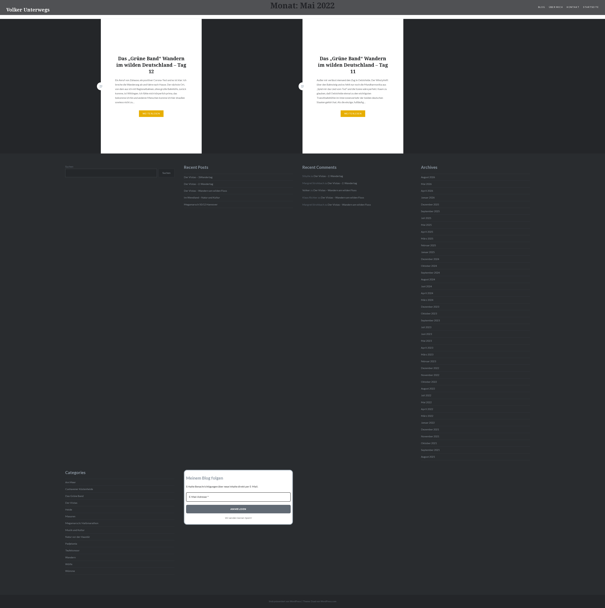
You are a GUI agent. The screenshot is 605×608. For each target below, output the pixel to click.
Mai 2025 (426, 224)
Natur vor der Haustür (77, 536)
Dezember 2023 (430, 306)
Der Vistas (71, 502)
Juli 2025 (426, 217)
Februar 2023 (428, 361)
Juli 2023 (426, 327)
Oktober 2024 (429, 265)
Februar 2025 (428, 245)
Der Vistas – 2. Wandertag (198, 183)
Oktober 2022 (429, 381)
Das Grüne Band (74, 495)
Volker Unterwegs (28, 9)
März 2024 (427, 299)
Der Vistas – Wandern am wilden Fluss (205, 190)
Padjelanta (71, 543)
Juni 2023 (426, 333)
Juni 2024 (426, 286)
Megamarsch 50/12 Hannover (201, 204)
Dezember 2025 (430, 204)
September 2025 (430, 211)
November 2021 (430, 436)
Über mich (556, 7)
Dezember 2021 (430, 429)
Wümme (70, 570)
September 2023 (430, 320)
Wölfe (68, 564)
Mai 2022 (426, 402)
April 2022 (427, 408)
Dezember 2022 (430, 367)
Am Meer (70, 482)
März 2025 (427, 238)
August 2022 (428, 388)
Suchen (69, 166)
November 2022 (430, 374)
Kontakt (573, 7)
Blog (541, 7)
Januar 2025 (428, 252)
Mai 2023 (426, 340)
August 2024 (428, 279)
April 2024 (427, 293)
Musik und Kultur (75, 529)
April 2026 (427, 190)
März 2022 (427, 415)
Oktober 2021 (429, 443)
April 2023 (427, 347)
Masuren (70, 516)
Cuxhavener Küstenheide (79, 488)
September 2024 (430, 272)
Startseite (591, 7)
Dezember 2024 (430, 258)
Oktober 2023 (429, 313)
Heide (68, 509)
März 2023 (427, 354)
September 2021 (430, 449)
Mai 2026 (426, 183)
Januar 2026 (428, 197)
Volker (306, 190)
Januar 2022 (428, 422)
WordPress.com (328, 601)
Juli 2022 (426, 395)
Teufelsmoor (72, 550)
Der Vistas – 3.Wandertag (198, 177)
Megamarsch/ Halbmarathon (81, 523)
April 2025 (427, 231)
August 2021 (428, 456)
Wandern (70, 557)
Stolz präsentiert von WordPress (285, 601)
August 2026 (428, 177)
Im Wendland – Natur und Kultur (202, 197)
